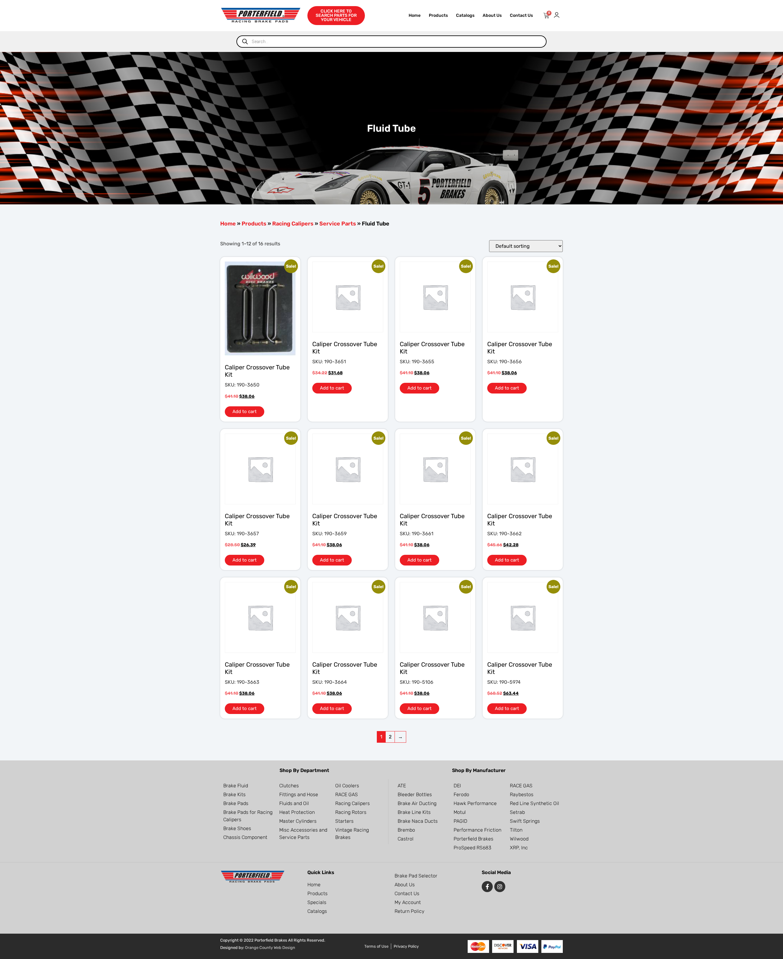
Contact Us (521, 15)
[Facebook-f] (487, 886)
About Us (492, 15)
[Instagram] (499, 886)
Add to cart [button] (244, 411)
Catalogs (465, 15)
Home (415, 15)
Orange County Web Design (270, 947)
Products (438, 15)
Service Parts (337, 223)
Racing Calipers (293, 223)
